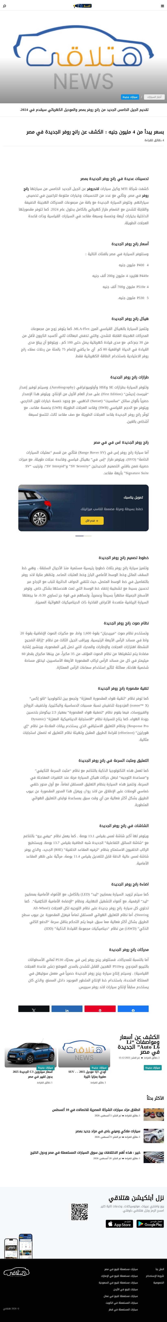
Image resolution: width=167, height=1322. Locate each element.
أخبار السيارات (154, 97)
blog (82, 6)
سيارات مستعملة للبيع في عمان (121, 1296)
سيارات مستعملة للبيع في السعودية (118, 1282)
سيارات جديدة (130, 97)
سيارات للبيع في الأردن (125, 1289)
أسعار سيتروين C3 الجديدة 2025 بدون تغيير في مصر (33, 1074)
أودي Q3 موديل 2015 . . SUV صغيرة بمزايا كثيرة (87, 1074)
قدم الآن (90, 520)
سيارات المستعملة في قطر (123, 1309)
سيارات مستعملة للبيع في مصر (121, 1269)
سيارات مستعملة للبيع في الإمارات (119, 1276)
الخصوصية (158, 1282)
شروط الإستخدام (155, 1276)
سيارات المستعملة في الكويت (122, 1303)
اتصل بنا (160, 1269)
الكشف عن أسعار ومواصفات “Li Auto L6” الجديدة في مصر (139, 1044)
